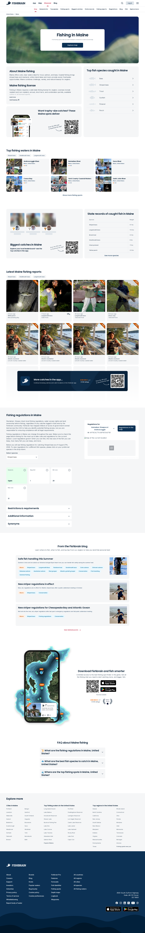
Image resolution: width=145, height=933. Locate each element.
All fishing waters (80, 889)
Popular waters (34, 885)
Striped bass (12, 155)
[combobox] (7, 457)
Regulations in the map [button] (126, 428)
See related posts (71, 630)
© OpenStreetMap (122, 458)
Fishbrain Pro (56, 875)
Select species (12, 453)
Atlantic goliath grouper (67, 571)
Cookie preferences (36, 896)
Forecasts (54, 882)
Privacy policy (11, 892)
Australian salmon (39, 571)
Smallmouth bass (25, 155)
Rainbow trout (57, 567)
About (8, 875)
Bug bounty (33, 889)
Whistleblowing (12, 899)
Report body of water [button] (14, 903)
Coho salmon (84, 567)
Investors (9, 885)
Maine (22, 567)
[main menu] (137, 3)
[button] (16, 475)
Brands (31, 875)
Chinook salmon (97, 567)
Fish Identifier (56, 885)
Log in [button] (130, 3)
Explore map (72, 45)
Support (9, 882)
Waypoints (55, 899)
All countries (78, 875)
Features (54, 878)
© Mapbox (113, 458)
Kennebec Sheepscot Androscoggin (99, 428)
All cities (77, 882)
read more (12, 97)
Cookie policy (34, 892)
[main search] (122, 3)
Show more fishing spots (72, 195)
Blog (30, 878)
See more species (111, 255)
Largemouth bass (39, 155)
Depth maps (55, 892)
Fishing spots (56, 889)
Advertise (10, 889)
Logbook (54, 896)
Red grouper (53, 571)
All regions (78, 878)
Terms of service (12, 896)
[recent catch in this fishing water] (22, 301)
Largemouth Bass (44, 567)
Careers (9, 878)
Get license (13, 100)
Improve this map (133, 458)
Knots (31, 882)
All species (78, 885)
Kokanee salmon (25, 571)
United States (10, 14)
